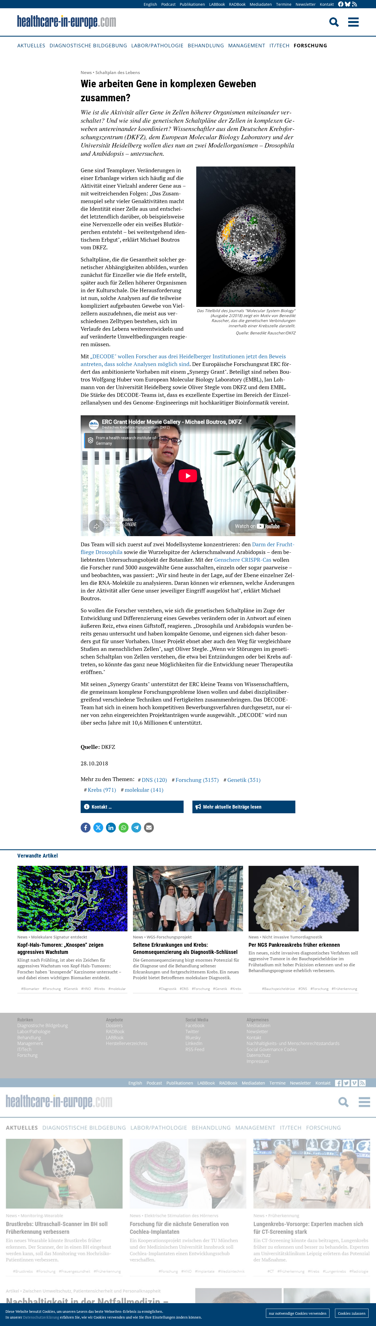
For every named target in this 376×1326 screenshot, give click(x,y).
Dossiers (114, 1025)
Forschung (310, 45)
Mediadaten (261, 4)
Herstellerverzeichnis (126, 1043)
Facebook (195, 1025)
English (150, 4)
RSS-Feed (195, 1049)
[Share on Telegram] (136, 828)
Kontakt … (100, 807)
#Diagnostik (167, 988)
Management (246, 45)
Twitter (192, 1031)
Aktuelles (31, 45)
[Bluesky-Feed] (347, 4)
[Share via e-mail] (149, 828)
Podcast (168, 4)
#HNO (86, 988)
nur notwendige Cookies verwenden (297, 1313)
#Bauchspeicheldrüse (278, 988)
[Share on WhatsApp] (124, 828)
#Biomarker (30, 988)
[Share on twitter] (98, 828)
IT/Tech (279, 45)
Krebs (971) (102, 789)
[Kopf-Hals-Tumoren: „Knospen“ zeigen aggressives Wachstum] (72, 898)
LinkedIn (194, 1043)
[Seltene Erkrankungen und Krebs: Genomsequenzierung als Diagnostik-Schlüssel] (188, 898)
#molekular (117, 988)
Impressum (258, 1061)
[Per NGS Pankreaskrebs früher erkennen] (304, 898)
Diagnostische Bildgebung (88, 45)
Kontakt (327, 4)
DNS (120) (154, 780)
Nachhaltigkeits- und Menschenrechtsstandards (293, 1043)
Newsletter (306, 4)
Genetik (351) (244, 780)
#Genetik (71, 988)
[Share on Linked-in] (111, 828)
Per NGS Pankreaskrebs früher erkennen (294, 945)
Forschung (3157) (197, 780)
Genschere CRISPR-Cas (242, 559)
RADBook (237, 4)
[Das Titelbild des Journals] (245, 237)
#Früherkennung (344, 988)
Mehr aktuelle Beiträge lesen (231, 807)
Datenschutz (259, 1055)
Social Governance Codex (272, 1049)
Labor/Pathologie (157, 45)
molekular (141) (144, 789)
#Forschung (52, 988)
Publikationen (192, 4)
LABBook (217, 4)
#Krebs (99, 988)
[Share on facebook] (86, 828)
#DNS (184, 988)
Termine (283, 4)
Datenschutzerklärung (41, 1317)
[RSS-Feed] (354, 4)
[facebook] (341, 4)
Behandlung (206, 45)
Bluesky (193, 1038)
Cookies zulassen (352, 1313)
